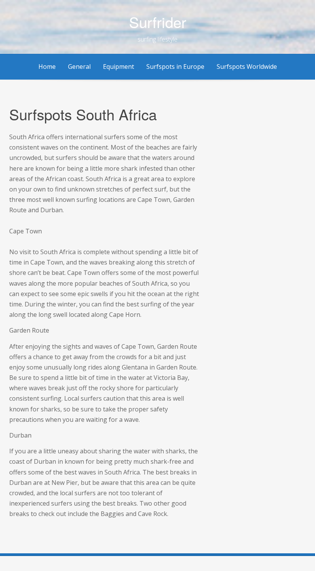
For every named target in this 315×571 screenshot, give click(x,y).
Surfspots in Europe (175, 66)
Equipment (118, 66)
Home (47, 66)
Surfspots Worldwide (247, 66)
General (79, 66)
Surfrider (157, 21)
